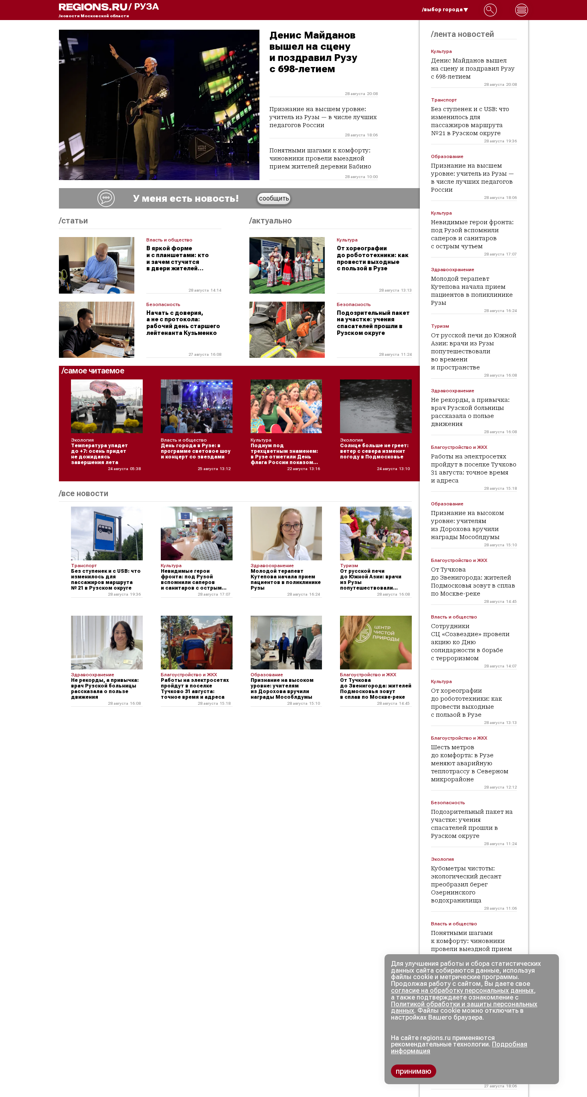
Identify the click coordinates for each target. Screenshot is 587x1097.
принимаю (413, 1071)
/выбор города (442, 9)
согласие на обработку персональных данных (462, 990)
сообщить (274, 198)
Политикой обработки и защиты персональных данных (464, 1007)
